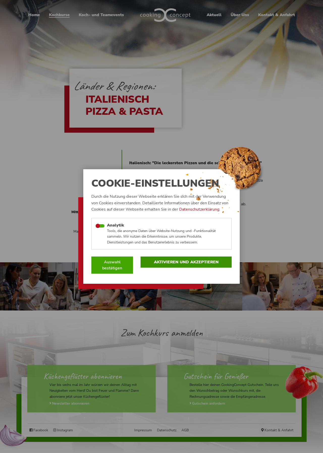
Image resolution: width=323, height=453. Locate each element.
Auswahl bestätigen (112, 265)
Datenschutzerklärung (199, 209)
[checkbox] (100, 226)
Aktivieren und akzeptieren (186, 262)
